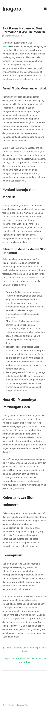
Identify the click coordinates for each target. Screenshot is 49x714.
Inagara (9, 9)
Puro (26, 705)
